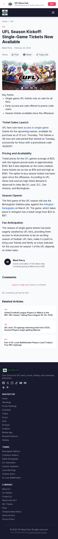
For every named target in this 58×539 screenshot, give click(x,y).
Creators (6, 429)
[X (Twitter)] (7, 383)
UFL (12, 21)
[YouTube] (20, 383)
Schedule (6, 410)
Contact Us (7, 496)
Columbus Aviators (10, 455)
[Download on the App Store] (3, 387)
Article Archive (8, 515)
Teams (5, 413)
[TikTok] (16, 383)
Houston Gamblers (10, 466)
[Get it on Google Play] (7, 387)
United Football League (37, 532)
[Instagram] (12, 383)
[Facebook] (3, 383)
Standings (6, 402)
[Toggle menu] (53, 12)
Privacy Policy (8, 519)
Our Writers (7, 493)
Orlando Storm (8, 474)
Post (16, 54)
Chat (4, 421)
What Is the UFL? (9, 500)
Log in (15, 285)
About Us (6, 489)
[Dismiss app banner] (3, 4)
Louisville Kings (9, 470)
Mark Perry (7, 48)
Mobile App (7, 432)
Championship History (11, 511)
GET (52, 4)
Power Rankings (9, 406)
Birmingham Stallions (11, 451)
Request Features (10, 436)
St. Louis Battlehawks (11, 478)
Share (28, 54)
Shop (4, 508)
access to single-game (36, 127)
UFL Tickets (7, 504)
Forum (5, 417)
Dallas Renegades (10, 459)
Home (4, 21)
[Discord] (25, 383)
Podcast (5, 425)
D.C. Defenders (9, 462)
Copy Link (43, 54)
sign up (24, 285)
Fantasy (5, 440)
